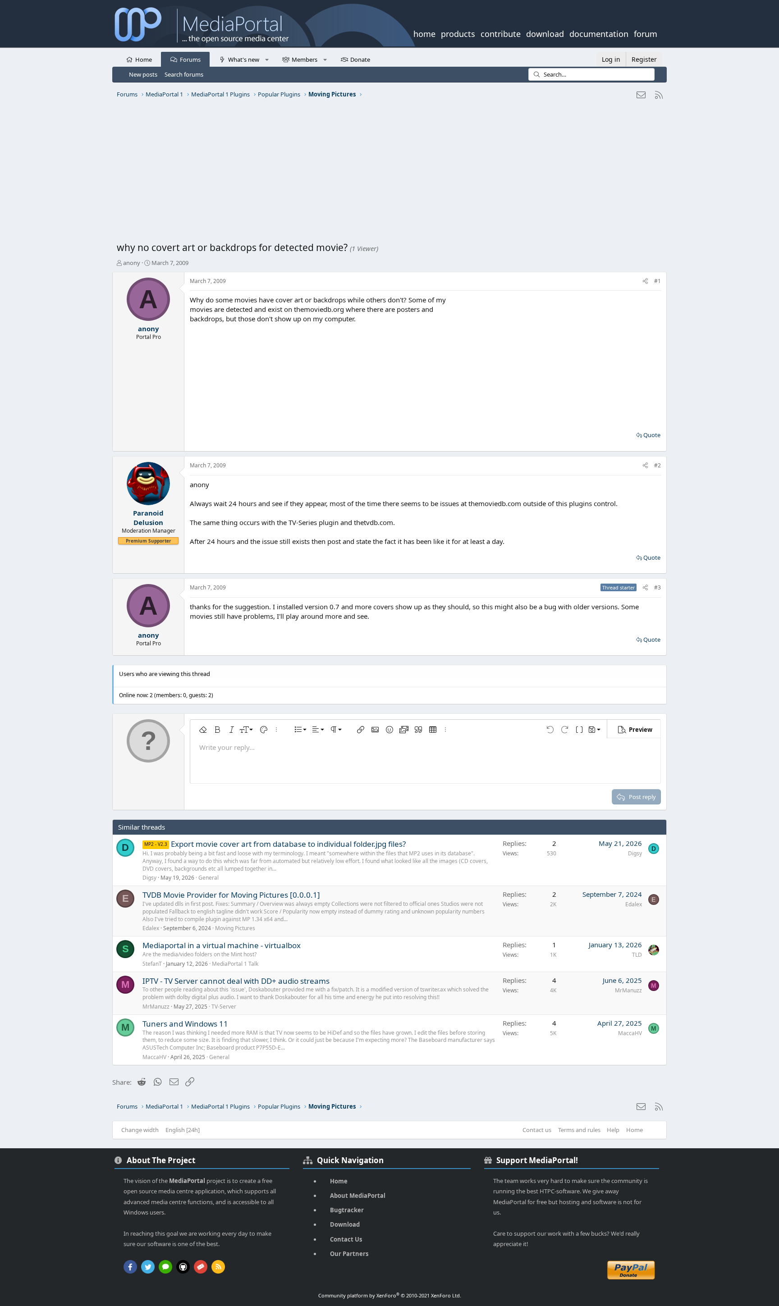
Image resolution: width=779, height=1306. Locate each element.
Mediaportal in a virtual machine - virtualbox (221, 945)
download (545, 32)
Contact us (536, 1130)
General (208, 877)
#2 (657, 465)
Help (613, 1130)
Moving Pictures (235, 928)
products (458, 32)
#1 (657, 281)
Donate (360, 59)
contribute (501, 32)
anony (131, 263)
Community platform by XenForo (389, 1295)
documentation (598, 32)
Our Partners (349, 1254)
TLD (637, 955)
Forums (190, 59)
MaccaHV (154, 1057)
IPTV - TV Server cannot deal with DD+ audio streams (236, 981)
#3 (657, 587)
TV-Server (223, 1006)
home (424, 32)
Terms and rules (579, 1130)
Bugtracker (347, 1210)
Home (143, 59)
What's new (243, 59)
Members (304, 59)
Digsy (149, 877)
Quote (651, 435)
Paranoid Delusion (148, 517)
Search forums (184, 74)
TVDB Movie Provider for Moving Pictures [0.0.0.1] (231, 895)
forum (645, 32)
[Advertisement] (387, 173)
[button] (266, 59)
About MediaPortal (357, 1196)
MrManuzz (156, 1006)
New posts (143, 74)
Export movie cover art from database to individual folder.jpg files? (288, 844)
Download (345, 1224)
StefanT (152, 964)
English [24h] (182, 1130)
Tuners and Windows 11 (185, 1023)
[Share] (645, 281)
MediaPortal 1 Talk (235, 964)
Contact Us (346, 1239)
